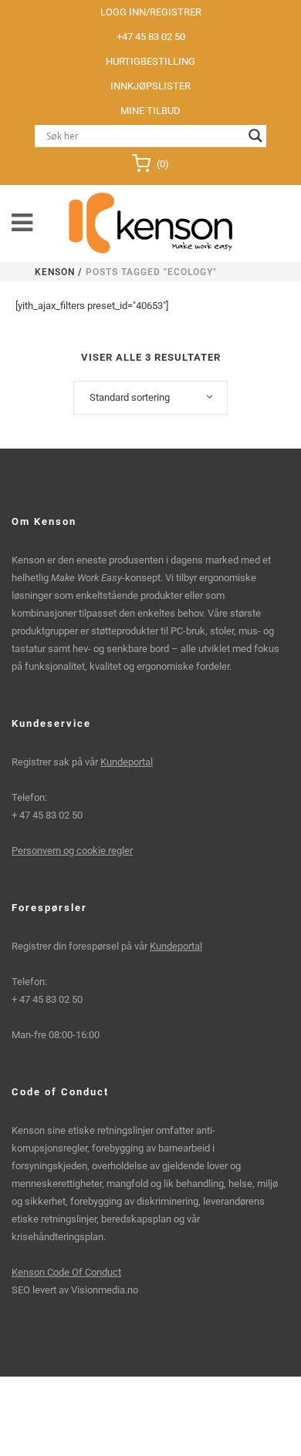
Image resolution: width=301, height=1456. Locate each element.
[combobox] (150, 398)
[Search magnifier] (255, 135)
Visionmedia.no (104, 1290)
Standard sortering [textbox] (130, 397)
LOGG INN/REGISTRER (150, 12)
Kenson (55, 272)
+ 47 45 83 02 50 (47, 815)
